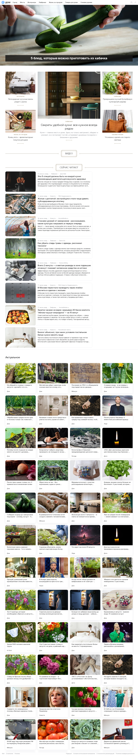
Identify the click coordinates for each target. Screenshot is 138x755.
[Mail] (3, 2)
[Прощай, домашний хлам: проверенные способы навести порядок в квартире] (20, 572)
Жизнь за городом (20, 134)
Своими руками (117, 134)
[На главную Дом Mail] (7, 2)
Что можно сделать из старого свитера (117, 138)
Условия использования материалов (84, 753)
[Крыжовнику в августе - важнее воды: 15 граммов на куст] (117, 605)
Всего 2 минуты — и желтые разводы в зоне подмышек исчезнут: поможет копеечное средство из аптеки (64, 266)
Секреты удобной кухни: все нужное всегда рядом (69, 126)
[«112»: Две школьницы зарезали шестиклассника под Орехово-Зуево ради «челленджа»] (117, 443)
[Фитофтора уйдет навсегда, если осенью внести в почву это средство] (53, 378)
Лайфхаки (69, 121)
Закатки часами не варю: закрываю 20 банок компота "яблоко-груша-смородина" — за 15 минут (64, 311)
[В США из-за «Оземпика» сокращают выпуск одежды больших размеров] (117, 702)
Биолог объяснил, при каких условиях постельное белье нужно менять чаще (62, 333)
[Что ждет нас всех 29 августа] (85, 540)
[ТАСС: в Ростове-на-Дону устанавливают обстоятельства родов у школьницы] (85, 670)
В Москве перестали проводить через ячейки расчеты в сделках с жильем (60, 289)
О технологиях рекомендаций (105, 753)
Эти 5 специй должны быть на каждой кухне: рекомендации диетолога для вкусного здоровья (62, 177)
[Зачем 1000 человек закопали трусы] (20, 637)
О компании (9, 753)
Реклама (17, 753)
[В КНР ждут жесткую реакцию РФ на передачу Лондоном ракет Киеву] (20, 734)
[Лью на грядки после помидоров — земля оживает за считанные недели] (117, 508)
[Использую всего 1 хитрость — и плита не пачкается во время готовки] (85, 508)
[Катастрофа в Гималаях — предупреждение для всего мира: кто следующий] (85, 443)
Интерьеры (20, 96)
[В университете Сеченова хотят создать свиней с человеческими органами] (53, 508)
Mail (3, 753)
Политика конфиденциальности (125, 753)
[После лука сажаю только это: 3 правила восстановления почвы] (20, 475)
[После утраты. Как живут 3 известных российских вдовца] (117, 410)
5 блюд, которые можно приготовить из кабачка (69, 58)
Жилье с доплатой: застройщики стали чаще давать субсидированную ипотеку (63, 200)
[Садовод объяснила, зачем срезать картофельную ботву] (53, 540)
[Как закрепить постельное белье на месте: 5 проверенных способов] (85, 637)
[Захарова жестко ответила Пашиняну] (53, 702)
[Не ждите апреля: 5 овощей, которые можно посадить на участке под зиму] (117, 670)
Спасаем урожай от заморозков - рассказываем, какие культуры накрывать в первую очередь (61, 222)
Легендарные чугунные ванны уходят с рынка (20, 100)
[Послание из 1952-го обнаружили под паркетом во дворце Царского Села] (85, 378)
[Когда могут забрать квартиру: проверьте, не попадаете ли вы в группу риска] (53, 443)
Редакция (69, 753)
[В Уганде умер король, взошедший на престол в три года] (53, 572)
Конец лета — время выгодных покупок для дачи (20, 138)
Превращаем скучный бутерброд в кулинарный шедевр (117, 100)
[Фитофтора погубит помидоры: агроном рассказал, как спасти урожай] (53, 734)
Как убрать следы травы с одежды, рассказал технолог (60, 244)
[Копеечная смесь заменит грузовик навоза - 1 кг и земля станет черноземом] (20, 540)
